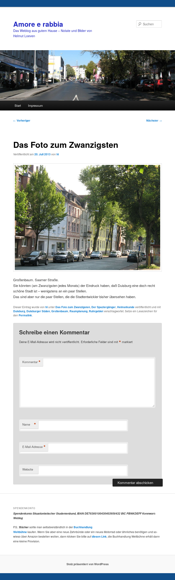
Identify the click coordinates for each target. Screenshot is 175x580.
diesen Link (99, 536)
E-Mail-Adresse (34, 446)
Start (18, 105)
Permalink (25, 315)
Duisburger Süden (38, 311)
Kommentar (31, 362)
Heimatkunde (125, 307)
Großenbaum (59, 311)
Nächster (154, 120)
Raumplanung (78, 311)
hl (58, 154)
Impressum (35, 105)
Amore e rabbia (38, 24)
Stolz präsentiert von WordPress (88, 564)
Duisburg (19, 311)
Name (29, 424)
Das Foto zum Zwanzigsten (72, 307)
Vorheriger (21, 120)
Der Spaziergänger (103, 307)
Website (27, 469)
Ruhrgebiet (96, 311)
